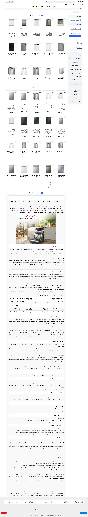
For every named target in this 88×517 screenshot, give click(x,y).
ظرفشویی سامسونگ (78, 47)
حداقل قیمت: (79, 28)
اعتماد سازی (4, 513)
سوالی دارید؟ (83, 513)
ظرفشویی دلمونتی (79, 44)
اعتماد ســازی (66, 508)
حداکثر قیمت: (74, 28)
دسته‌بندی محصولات (79, 4)
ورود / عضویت (10, 1)
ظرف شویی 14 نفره (34, 212)
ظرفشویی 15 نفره (55, 395)
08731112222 (33, 511)
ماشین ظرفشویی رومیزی (26, 321)
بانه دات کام (80, 8)
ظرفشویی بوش (79, 42)
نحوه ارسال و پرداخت (81, 510)
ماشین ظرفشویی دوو (57, 491)
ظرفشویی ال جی (79, 39)
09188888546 (32, 512)
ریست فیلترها (8, 12)
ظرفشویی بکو (80, 41)
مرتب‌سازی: (80, 12)
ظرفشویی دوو (79, 46)
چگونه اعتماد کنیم (63, 4)
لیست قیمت (70, 4)
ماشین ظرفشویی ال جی (58, 255)
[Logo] (79, 1)
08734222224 (33, 509)
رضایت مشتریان (66, 510)
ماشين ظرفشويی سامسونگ (49, 256)
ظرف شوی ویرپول (17, 490)
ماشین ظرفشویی (57, 205)
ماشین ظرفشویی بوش (60, 260)
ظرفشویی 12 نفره (27, 212)
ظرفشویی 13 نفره (40, 212)
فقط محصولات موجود (76, 19)
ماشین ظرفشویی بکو (39, 282)
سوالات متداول (50, 510)
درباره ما (51, 508)
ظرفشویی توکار (79, 43)
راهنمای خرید (82, 508)
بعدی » (30, 15)
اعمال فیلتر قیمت (75, 36)
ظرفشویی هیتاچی (79, 48)
